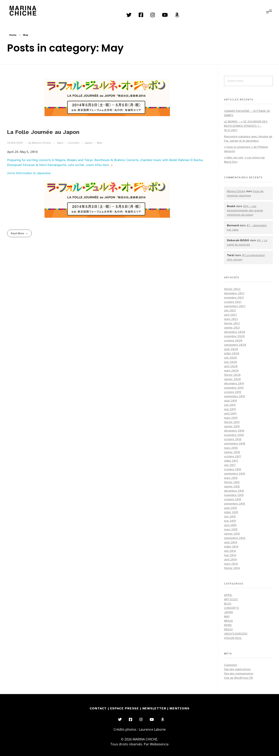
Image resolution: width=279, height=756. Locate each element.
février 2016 (232, 482)
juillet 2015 (231, 512)
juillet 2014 (231, 546)
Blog (227, 603)
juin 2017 (230, 465)
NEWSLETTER (154, 708)
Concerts (73, 143)
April (60, 143)
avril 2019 (230, 413)
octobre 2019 (232, 392)
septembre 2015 (234, 503)
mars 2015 (231, 529)
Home (13, 35)
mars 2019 (231, 418)
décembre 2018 (234, 430)
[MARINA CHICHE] (22, 10)
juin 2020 (230, 357)
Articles (231, 599)
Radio (228, 629)
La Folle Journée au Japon (43, 132)
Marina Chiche (42, 143)
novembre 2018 (234, 435)
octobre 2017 (232, 456)
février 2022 (232, 289)
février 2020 (232, 375)
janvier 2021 (232, 327)
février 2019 (232, 422)
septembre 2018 (234, 443)
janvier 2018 (232, 452)
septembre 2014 (235, 538)
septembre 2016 (234, 473)
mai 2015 (230, 521)
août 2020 (231, 349)
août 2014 (230, 542)
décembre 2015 (234, 490)
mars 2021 (231, 319)
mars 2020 (231, 370)
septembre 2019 (234, 396)
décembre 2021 (234, 293)
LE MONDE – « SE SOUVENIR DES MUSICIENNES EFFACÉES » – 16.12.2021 (246, 126)
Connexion (230, 665)
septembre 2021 (234, 306)
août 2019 (230, 400)
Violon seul (233, 638)
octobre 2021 (232, 302)
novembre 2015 (234, 495)
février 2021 (232, 323)
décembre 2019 (234, 383)
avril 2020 (231, 366)
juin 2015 (230, 516)
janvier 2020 (232, 379)
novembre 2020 (234, 336)
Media (228, 621)
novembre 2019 (234, 387)
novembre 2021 (234, 297)
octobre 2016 (232, 469)
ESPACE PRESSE (125, 708)
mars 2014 (231, 563)
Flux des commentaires (238, 673)
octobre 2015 (232, 499)
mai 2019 (230, 409)
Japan (88, 143)
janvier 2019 (232, 426)
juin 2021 (230, 310)
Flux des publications (237, 669)
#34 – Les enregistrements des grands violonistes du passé (245, 210)
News (228, 625)
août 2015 (230, 508)
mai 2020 (230, 362)
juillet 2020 (231, 353)
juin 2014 (230, 551)
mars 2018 (231, 448)
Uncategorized (235, 633)
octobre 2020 (233, 340)
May (99, 143)
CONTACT (98, 708)
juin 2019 (230, 405)
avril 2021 (230, 314)
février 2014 (232, 568)
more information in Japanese (29, 173)
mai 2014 (230, 555)
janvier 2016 (232, 486)
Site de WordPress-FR (238, 678)
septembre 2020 (235, 345)
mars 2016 (231, 478)
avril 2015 (230, 525)
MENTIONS (179, 708)
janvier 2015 (232, 533)
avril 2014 (230, 559)
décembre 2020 (234, 332)
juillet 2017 (231, 460)
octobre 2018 (232, 439)
